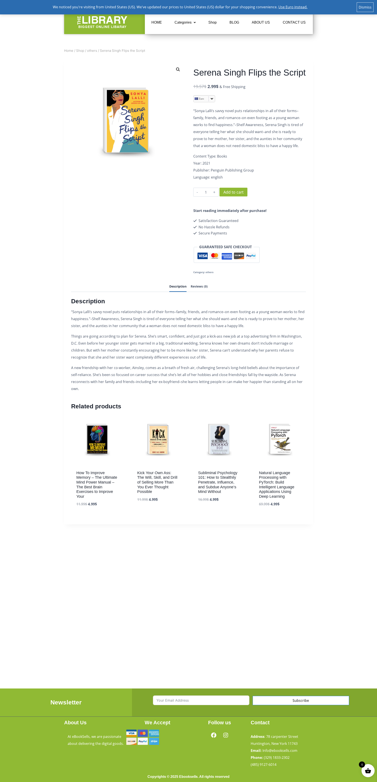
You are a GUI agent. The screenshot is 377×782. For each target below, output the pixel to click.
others (209, 272)
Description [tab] (178, 286)
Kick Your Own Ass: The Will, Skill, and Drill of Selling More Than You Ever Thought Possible (157, 482)
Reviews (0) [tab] (199, 286)
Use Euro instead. (292, 7)
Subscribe (301, 700)
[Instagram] (225, 735)
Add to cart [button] (147, 513)
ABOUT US (261, 22)
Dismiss (365, 7)
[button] (185, 22)
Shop (212, 22)
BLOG (234, 22)
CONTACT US (294, 22)
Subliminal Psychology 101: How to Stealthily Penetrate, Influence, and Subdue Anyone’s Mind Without (217, 482)
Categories (183, 22)
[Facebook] (213, 735)
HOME (156, 22)
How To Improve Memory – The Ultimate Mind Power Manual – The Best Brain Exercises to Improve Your (96, 485)
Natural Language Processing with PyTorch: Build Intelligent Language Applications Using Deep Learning (276, 485)
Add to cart (233, 192)
